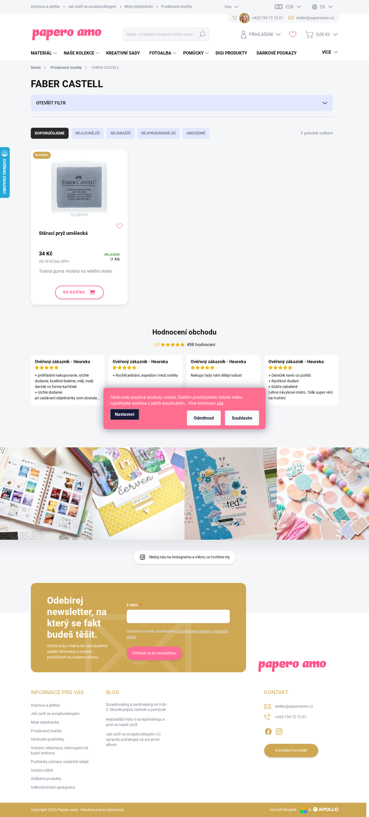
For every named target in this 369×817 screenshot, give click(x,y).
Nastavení (124, 414)
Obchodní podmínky (47, 739)
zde (220, 403)
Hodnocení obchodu (184, 332)
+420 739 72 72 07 (290, 717)
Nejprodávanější (158, 133)
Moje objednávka (139, 6)
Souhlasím (242, 418)
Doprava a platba (45, 6)
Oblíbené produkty (46, 779)
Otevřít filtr (51, 103)
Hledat (202, 34)
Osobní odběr (42, 770)
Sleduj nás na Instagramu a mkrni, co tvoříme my (189, 557)
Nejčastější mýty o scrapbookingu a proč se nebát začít (135, 722)
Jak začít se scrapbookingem (92, 6)
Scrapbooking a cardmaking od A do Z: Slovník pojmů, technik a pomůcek (136, 707)
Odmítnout (204, 418)
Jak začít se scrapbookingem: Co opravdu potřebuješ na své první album (133, 739)
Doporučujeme (50, 133)
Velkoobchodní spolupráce (53, 787)
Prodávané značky (176, 6)
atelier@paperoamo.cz (294, 706)
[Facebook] (268, 731)
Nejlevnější (87, 133)
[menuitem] (44, 53)
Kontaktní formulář (291, 750)
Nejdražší (120, 133)
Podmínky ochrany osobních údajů (60, 761)
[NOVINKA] (79, 191)
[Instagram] (279, 731)
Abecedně (195, 133)
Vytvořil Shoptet (283, 810)
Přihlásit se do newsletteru (154, 653)
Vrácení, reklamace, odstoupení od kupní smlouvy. (59, 750)
